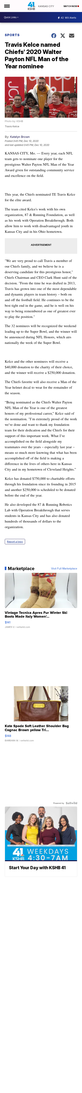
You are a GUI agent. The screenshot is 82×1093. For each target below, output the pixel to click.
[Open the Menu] (6, 6)
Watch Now (70, 6)
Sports (12, 35)
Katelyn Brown (20, 137)
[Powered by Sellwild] (71, 803)
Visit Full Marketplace (64, 568)
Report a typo (15, 541)
